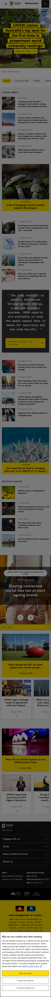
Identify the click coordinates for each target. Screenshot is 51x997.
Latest (6, 81)
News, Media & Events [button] (15, 854)
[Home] (15, 4)
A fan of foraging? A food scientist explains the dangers (25, 206)
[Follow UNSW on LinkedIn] (19, 15)
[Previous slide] (20, 617)
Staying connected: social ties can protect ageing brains (25, 590)
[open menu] (6, 4)
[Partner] (30, 4)
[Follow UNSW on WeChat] (34, 15)
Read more (7, 627)
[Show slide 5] (40, 609)
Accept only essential (25, 981)
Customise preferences (25, 988)
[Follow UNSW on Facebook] (29, 15)
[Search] (45, 4)
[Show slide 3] (28, 609)
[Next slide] (30, 617)
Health (37, 81)
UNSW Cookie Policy (32, 966)
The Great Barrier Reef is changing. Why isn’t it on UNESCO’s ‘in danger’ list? (25, 469)
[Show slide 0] (10, 609)
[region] (25, 964)
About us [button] (8, 861)
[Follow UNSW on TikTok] (39, 15)
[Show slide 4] (34, 609)
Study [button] (6, 846)
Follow (43, 11)
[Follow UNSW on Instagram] (24, 15)
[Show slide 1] (16, 609)
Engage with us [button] (11, 839)
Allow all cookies (25, 973)
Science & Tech (21, 81)
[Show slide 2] (22, 609)
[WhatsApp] (44, 15)
